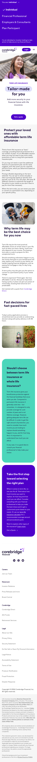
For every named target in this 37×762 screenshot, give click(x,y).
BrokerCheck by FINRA (25, 757)
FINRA (32, 708)
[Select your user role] (19, 2)
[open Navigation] (34, 49)
